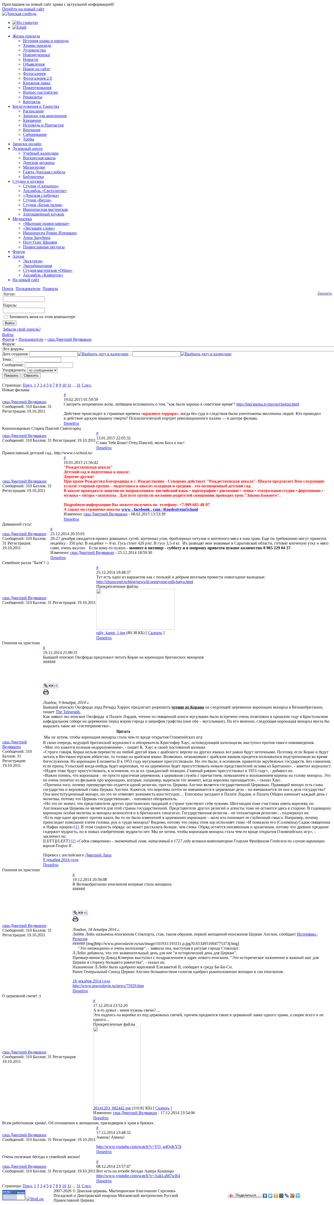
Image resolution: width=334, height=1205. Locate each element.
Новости (30, 59)
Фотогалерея (34, 73)
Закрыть (324, 293)
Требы (28, 139)
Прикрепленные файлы (117, 586)
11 (69, 385)
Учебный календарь (40, 153)
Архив (18, 256)
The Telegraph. (68, 712)
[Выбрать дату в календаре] (103, 354)
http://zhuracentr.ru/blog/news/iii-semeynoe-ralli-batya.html (144, 581)
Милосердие (34, 167)
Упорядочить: (14, 370)
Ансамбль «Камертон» (43, 275)
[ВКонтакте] (265, 1195)
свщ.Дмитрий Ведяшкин (69, 339)
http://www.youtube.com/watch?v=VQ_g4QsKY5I (138, 1146)
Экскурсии (33, 261)
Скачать (155, 632)
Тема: (7, 359)
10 (64, 385)
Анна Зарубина (36, 237)
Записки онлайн (27, 144)
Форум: (8, 344)
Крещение (32, 120)
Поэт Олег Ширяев (40, 242)
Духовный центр (28, 148)
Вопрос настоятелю (40, 92)
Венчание (31, 130)
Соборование (35, 134)
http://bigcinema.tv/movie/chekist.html (267, 404)
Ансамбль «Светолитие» (45, 190)
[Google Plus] (292, 1195)
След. (87, 385)
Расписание (33, 111)
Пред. (28, 385)
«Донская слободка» (41, 195)
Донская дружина (39, 162)
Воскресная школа (39, 158)
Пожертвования (37, 87)
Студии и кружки (28, 181)
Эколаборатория (37, 265)
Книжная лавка (36, 83)
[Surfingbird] (298, 1195)
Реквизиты (32, 97)
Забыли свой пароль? (22, 329)
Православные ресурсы (44, 247)
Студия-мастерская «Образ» (48, 270)
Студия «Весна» (37, 200)
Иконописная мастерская (45, 209)
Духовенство (34, 50)
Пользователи (31, 339)
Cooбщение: (13, 365)
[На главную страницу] (19, 13)
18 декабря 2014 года (91, 981)
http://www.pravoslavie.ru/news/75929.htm (108, 985)
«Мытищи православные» (46, 223)
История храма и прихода (46, 41)
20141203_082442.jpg (112, 1108)
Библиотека (33, 176)
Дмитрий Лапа (98, 855)
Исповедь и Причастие (43, 125)
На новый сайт (26, 279)
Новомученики (36, 55)
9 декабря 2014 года (60, 859)
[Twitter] (270, 1195)
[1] (76, 827)
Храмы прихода (37, 45)
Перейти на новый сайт (23, 9)
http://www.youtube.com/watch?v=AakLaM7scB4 (138, 1176)
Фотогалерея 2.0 (37, 78)
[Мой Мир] (281, 1195)
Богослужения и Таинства (36, 106)
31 (78, 385)
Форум (19, 251)
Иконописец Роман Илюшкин (50, 233)
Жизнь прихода (26, 36)
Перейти (71, 423)
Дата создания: (15, 354)
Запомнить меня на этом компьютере (42, 316)
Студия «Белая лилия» (43, 205)
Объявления (34, 64)
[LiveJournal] (287, 1195)
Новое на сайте (36, 69)
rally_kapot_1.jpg (110, 632)
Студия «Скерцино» (41, 186)
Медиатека (22, 219)
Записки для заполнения (45, 115)
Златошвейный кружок (43, 214)
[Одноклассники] (276, 1195)
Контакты (31, 101)
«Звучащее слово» (39, 228)
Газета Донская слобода (44, 172)
